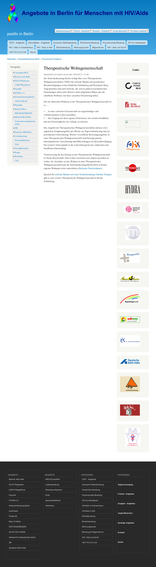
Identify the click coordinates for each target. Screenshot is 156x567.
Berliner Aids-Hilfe (22, 76)
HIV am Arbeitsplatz (137, 42)
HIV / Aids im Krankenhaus (21, 47)
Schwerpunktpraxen (22, 140)
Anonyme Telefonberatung (64, 42)
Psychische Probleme (51, 58)
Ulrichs (33, 52)
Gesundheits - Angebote (39, 42)
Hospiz (17, 152)
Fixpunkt (18, 89)
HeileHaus (19, 156)
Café (16, 160)
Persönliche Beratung (89, 42)
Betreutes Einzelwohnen (90, 168)
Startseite (11, 58)
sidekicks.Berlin (21, 101)
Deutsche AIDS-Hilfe (23, 132)
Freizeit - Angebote (81, 31)
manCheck (13, 511)
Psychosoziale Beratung (113, 42)
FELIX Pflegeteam (22, 80)
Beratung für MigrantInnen (93, 532)
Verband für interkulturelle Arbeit (25, 122)
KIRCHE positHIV (52, 479)
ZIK (16, 128)
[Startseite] (77, 13)
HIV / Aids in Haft (44, 47)
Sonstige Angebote (138, 31)
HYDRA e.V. (20, 93)
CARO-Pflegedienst (22, 85)
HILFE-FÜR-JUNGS (23, 117)
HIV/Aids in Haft (88, 511)
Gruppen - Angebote (101, 31)
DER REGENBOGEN (23, 113)
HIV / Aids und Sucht (116, 47)
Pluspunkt (18, 105)
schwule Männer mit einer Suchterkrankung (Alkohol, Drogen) (83, 174)
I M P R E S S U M (17, 52)
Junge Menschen (120, 31)
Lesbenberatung (21, 136)
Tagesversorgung (63, 31)
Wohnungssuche (81, 47)
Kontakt (121, 532)
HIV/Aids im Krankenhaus (92, 505)
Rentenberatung (89, 521)
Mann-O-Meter (20, 109)
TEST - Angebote (16, 42)
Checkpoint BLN (21, 72)
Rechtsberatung (63, 47)
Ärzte (17, 144)
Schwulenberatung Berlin (29, 58)
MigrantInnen (98, 47)
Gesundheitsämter (22, 148)
